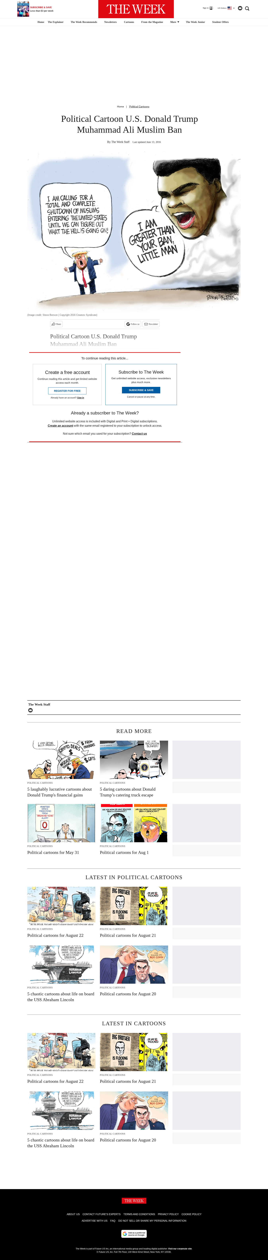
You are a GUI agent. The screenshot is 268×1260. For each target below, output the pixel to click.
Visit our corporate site (180, 1248)
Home (120, 106)
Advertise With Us (94, 1220)
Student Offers (220, 22)
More (173, 22)
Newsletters (110, 22)
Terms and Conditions (139, 1214)
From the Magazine (152, 22)
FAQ (112, 1220)
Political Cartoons (139, 106)
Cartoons (129, 22)
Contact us (139, 433)
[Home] (40, 22)
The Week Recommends (84, 22)
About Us (73, 1214)
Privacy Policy (168, 1214)
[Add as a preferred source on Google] (134, 1234)
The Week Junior (195, 22)
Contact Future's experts (102, 1214)
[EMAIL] (31, 710)
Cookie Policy (191, 1214)
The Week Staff (120, 141)
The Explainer (55, 22)
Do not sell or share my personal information (152, 1220)
